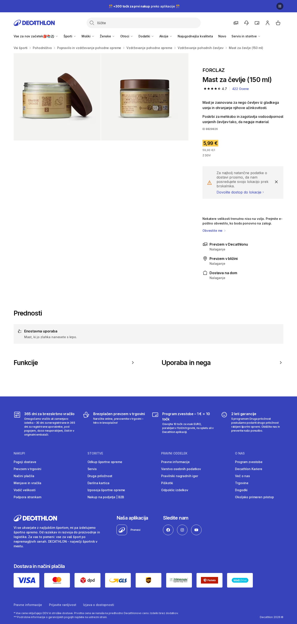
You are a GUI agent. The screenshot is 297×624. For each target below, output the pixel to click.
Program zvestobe (248, 462)
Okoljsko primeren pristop (254, 497)
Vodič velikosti (25, 490)
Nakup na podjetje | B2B (105, 497)
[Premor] (279, 6)
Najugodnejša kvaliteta (195, 36)
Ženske (106, 36)
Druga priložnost (100, 476)
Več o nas (242, 476)
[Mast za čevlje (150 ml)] (57, 96)
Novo (222, 36)
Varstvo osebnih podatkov (181, 469)
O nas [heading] (240, 453)
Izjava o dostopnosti (98, 605)
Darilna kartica (98, 483)
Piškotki (167, 483)
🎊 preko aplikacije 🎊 (144, 6)
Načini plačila (24, 476)
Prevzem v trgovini (27, 469)
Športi (68, 36)
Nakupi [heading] (19, 453)
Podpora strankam (27, 497)
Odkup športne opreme (104, 462)
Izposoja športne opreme (106, 490)
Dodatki (144, 36)
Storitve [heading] (95, 453)
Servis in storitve (244, 36)
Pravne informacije (175, 462)
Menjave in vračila (27, 483)
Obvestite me (212, 230)
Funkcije (26, 363)
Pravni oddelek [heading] (174, 453)
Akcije (164, 36)
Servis (92, 469)
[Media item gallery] (101, 96)
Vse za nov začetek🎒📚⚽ (34, 36)
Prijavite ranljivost (62, 605)
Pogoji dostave (25, 462)
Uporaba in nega (186, 363)
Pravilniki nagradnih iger (179, 476)
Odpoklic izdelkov (174, 490)
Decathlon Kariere (248, 469)
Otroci (125, 36)
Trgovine (241, 483)
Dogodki (241, 490)
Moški (86, 36)
